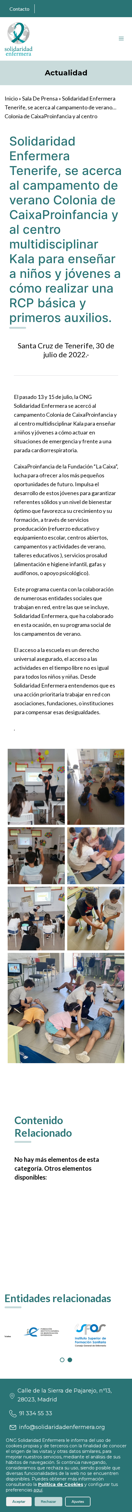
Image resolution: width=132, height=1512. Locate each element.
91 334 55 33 (35, 1413)
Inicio (11, 98)
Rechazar (48, 1501)
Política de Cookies (60, 1484)
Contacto (19, 9)
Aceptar (18, 1501)
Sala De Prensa (40, 98)
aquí (37, 1490)
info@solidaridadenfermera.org (62, 1427)
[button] (62, 1360)
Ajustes (78, 1501)
